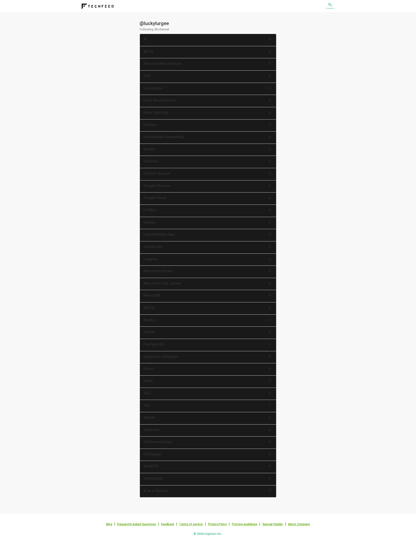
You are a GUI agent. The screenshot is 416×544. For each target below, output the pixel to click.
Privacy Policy (217, 524)
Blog (109, 524)
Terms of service (191, 524)
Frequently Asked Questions (136, 524)
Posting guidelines (244, 524)
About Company (299, 524)
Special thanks (272, 524)
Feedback (167, 524)
